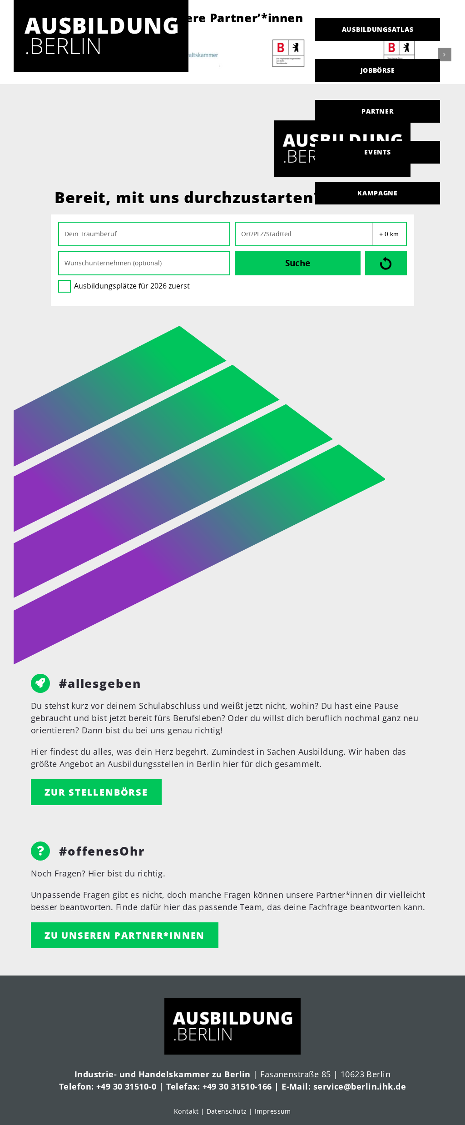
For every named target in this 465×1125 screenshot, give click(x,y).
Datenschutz (227, 1111)
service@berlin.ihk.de (359, 1086)
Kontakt (186, 1111)
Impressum (273, 1111)
